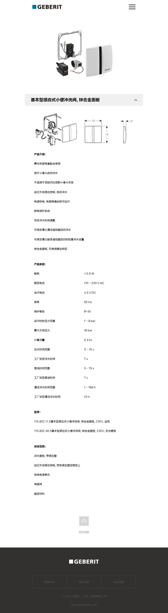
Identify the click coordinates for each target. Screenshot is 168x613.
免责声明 (49, 582)
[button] (84, 88)
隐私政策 (84, 582)
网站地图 (118, 582)
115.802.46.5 (43, 430)
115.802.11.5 (42, 421)
